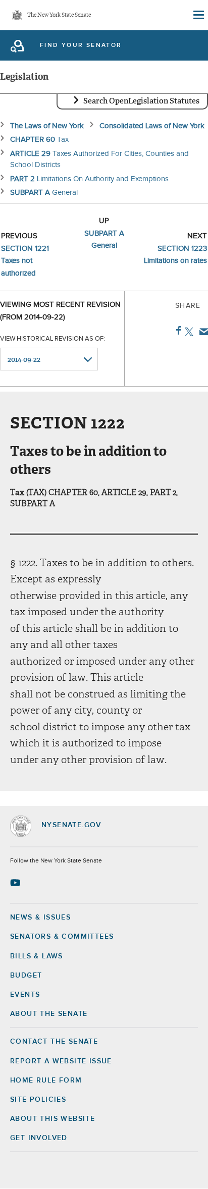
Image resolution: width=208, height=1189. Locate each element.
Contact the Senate (54, 1041)
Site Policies (38, 1099)
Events (25, 994)
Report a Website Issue (61, 1061)
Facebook (176, 330)
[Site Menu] (198, 15)
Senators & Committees (62, 936)
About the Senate (48, 1013)
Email (201, 331)
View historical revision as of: (52, 339)
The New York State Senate (59, 15)
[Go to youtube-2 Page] (16, 883)
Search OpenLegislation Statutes (141, 101)
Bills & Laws (36, 956)
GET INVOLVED (39, 1138)
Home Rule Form (46, 1080)
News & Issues (40, 917)
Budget (26, 975)
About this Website (52, 1118)
